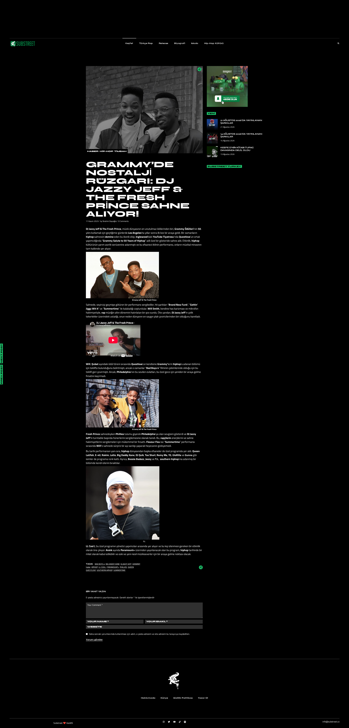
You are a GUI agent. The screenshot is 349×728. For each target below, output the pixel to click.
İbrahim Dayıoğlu (109, 221)
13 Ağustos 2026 (227, 154)
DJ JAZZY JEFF (126, 563)
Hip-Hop (106, 151)
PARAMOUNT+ (113, 567)
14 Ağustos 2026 (227, 140)
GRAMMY (136, 563)
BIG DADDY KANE (113, 563)
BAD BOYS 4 (100, 563)
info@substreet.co (330, 721)
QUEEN (131, 567)
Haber (92, 151)
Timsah (120, 151)
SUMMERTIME (119, 570)
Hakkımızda (148, 698)
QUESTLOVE (91, 570)
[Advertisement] (82, 19)
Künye (164, 698)
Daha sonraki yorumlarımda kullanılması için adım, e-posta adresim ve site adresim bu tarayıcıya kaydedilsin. (139, 634)
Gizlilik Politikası (183, 698)
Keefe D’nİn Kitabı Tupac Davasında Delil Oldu (237, 149)
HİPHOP (94, 567)
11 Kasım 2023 (92, 221)
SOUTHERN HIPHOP (105, 570)
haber (88, 567)
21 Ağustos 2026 (227, 127)
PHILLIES (123, 567)
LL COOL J (102, 567)
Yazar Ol (203, 698)
